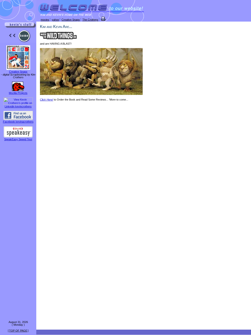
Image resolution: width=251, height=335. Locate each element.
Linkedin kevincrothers (18, 106)
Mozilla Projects (18, 92)
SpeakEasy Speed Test (18, 139)
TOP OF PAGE (18, 330)
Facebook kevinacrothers (18, 121)
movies (45, 19)
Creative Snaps (18, 71)
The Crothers (90, 19)
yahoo (55, 19)
